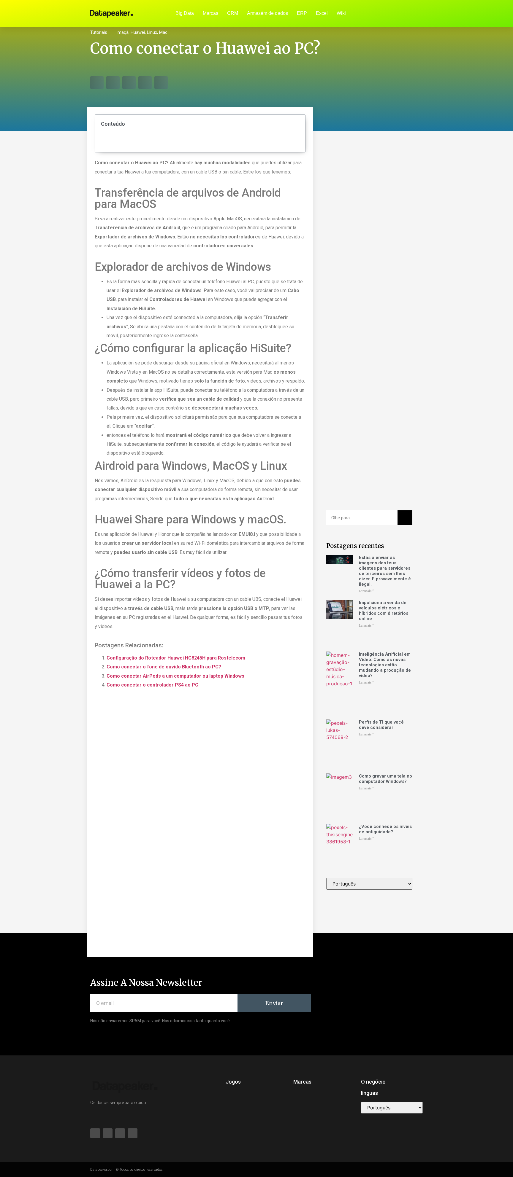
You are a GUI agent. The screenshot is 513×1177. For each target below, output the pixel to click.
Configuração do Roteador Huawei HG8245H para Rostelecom (176, 658)
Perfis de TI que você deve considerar (381, 724)
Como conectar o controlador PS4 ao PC (152, 685)
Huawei (138, 32)
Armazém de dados (267, 13)
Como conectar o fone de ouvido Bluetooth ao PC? (164, 667)
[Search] (405, 517)
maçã (123, 32)
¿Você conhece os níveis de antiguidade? (385, 829)
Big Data (184, 13)
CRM (232, 13)
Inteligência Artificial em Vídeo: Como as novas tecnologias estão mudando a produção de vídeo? (385, 665)
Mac (163, 32)
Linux (152, 32)
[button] (97, 82)
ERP (302, 13)
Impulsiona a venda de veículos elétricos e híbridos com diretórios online (383, 610)
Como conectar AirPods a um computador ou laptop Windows (175, 676)
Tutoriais (98, 32)
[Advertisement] (369, 232)
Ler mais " (366, 591)
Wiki (341, 13)
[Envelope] (407, 13)
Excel (322, 13)
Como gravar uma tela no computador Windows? (385, 778)
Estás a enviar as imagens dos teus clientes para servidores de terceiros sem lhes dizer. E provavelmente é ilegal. (385, 571)
